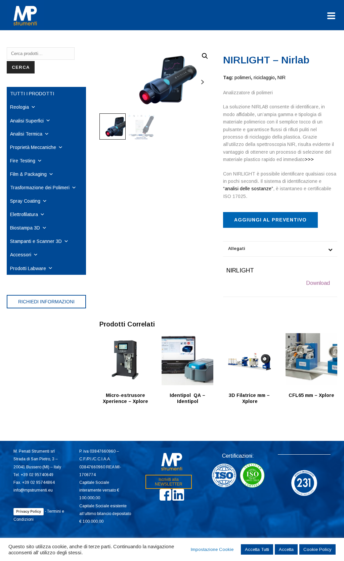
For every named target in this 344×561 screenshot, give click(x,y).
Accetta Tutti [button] (257, 549)
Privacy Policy (28, 511)
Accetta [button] (286, 549)
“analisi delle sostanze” (248, 188)
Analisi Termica (26, 134)
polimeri (242, 77)
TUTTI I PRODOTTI (32, 93)
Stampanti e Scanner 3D (36, 241)
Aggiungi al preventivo (270, 219)
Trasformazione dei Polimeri (40, 187)
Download (318, 283)
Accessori (20, 254)
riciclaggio (264, 77)
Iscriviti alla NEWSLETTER (168, 482)
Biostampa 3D (25, 228)
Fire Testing (22, 160)
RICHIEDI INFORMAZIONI (46, 301)
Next (202, 82)
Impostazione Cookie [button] (212, 549)
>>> (309, 159)
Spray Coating (25, 201)
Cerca (21, 67)
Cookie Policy (317, 549)
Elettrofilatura (24, 214)
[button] (205, 56)
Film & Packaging (28, 174)
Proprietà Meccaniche (33, 147)
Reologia (19, 107)
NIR (281, 77)
